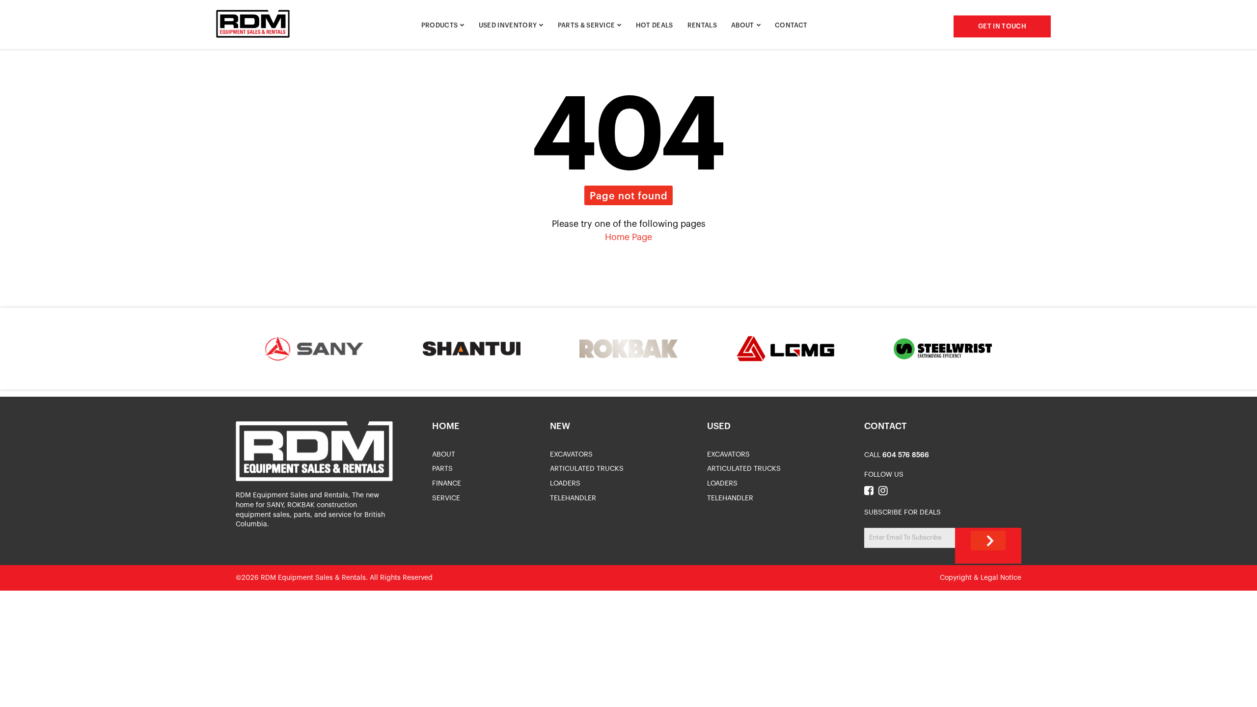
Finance (446, 483)
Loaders (565, 483)
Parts (442, 468)
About (742, 25)
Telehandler (573, 498)
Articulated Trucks (587, 468)
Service (446, 498)
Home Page (628, 237)
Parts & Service (586, 25)
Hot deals (654, 25)
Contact (791, 25)
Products (439, 25)
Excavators (571, 454)
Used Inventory (508, 25)
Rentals (702, 25)
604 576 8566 (905, 455)
